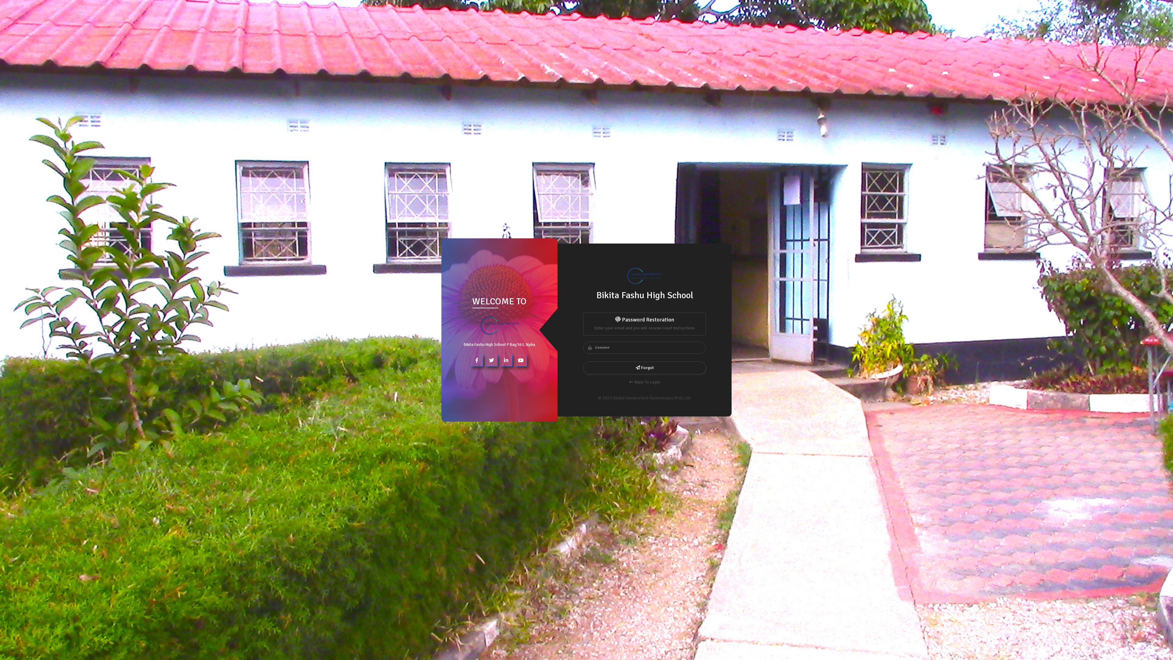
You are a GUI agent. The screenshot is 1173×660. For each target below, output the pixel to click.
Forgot (647, 367)
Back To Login (647, 382)
